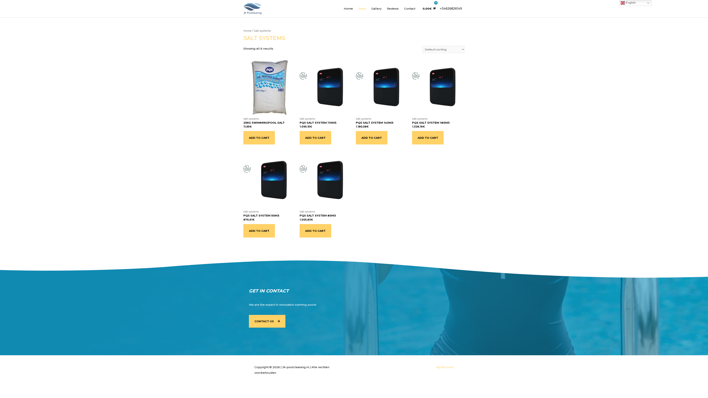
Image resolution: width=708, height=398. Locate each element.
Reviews (393, 8)
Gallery (376, 8)
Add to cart (259, 137)
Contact (409, 8)
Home (348, 8)
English (630, 2)
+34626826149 (451, 8)
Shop (362, 8)
